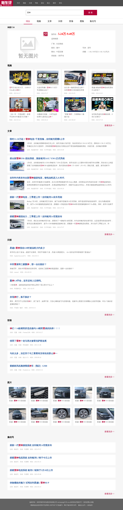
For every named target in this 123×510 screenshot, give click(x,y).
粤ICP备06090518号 (70, 505)
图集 (82, 21)
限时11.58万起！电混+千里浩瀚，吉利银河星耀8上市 (37, 139)
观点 (48, 3)
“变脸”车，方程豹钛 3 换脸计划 (74, 115)
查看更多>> (109, 125)
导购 (36, 3)
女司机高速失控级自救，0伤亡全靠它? (102, 115)
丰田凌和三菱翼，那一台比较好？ (28, 264)
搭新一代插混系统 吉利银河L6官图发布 (31, 445)
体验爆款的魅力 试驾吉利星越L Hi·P (29, 483)
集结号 (93, 21)
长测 (30, 3)
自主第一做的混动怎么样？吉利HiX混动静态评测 (74, 89)
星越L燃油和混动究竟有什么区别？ (102, 89)
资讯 (60, 3)
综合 (28, 21)
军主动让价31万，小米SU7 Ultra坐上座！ (20, 89)
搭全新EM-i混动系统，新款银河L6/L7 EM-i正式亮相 (37, 158)
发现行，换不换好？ (20, 297)
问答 (60, 21)
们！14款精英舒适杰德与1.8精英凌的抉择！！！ (35, 328)
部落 (71, 21)
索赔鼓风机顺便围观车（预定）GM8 (28, 366)
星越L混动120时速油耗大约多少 (27, 248)
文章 (50, 21)
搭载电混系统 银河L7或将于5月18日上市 (31, 470)
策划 (42, 3)
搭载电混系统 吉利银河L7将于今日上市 (31, 458)
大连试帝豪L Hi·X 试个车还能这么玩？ (47, 89)
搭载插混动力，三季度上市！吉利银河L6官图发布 (36, 216)
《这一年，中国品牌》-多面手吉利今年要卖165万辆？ (19, 115)
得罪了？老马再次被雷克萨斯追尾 (28, 341)
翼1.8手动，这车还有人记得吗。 (26, 280)
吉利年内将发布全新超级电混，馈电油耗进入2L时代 (37, 178)
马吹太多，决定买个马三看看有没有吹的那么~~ (33, 353)
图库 (54, 3)
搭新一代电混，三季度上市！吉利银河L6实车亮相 (36, 197)
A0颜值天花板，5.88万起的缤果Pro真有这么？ (47, 115)
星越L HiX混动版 (17, 401)
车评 (18, 3)
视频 (24, 3)
